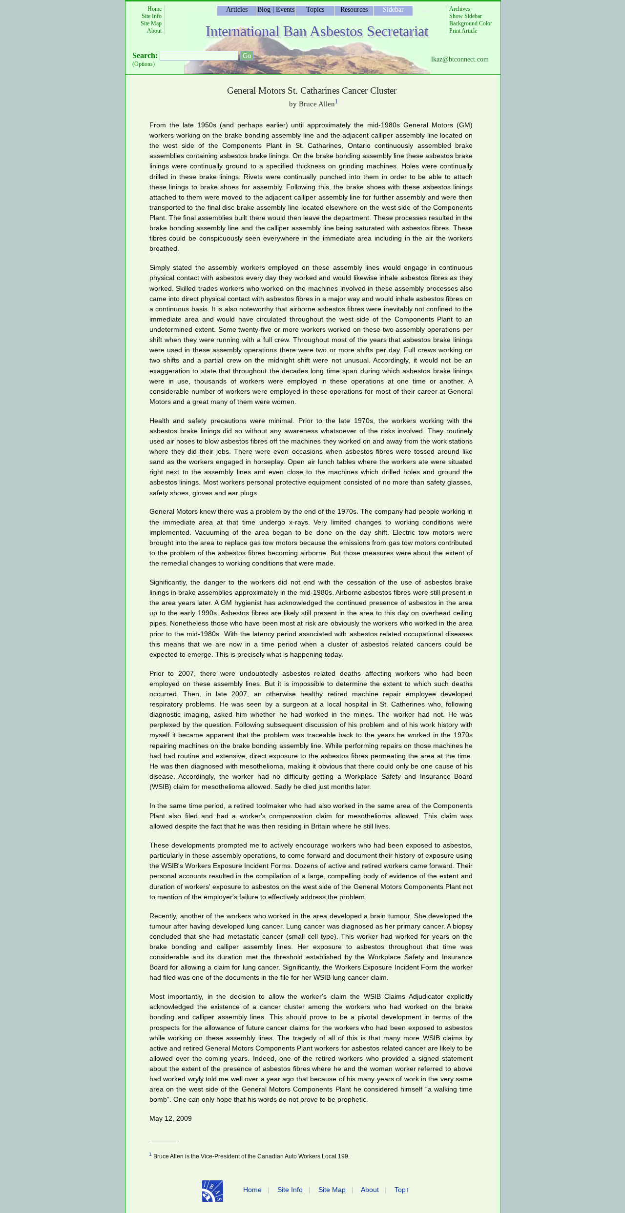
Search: (145, 55)
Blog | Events (275, 9)
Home (154, 8)
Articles (237, 9)
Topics (315, 9)
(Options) (143, 64)
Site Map (151, 23)
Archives (459, 8)
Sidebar (393, 9)
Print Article (463, 30)
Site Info (152, 16)
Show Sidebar (465, 16)
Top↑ (402, 1189)
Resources (354, 9)
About (154, 30)
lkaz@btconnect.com (460, 59)
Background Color (470, 23)
